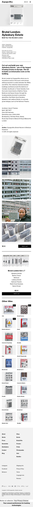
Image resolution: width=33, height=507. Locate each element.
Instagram (4, 465)
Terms (18, 472)
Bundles (18, 456)
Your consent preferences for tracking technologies (16, 504)
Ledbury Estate (16, 280)
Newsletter (5, 443)
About (3, 434)
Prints (18, 447)
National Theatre (16, 282)
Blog (3, 453)
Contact (4, 450)
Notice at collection (6, 501)
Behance (4, 472)
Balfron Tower (16, 275)
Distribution (5, 447)
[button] (30, 2)
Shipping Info (19, 465)
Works (4, 437)
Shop (17, 434)
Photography (20, 450)
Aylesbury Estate (16, 273)
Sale (17, 453)
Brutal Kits (19, 440)
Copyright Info (20, 475)
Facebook (4, 469)
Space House (16, 286)
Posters (18, 443)
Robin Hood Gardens (16, 284)
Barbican (16, 277)
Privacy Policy (20, 469)
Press (3, 440)
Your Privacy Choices (21, 501)
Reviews (18, 478)
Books (18, 437)
